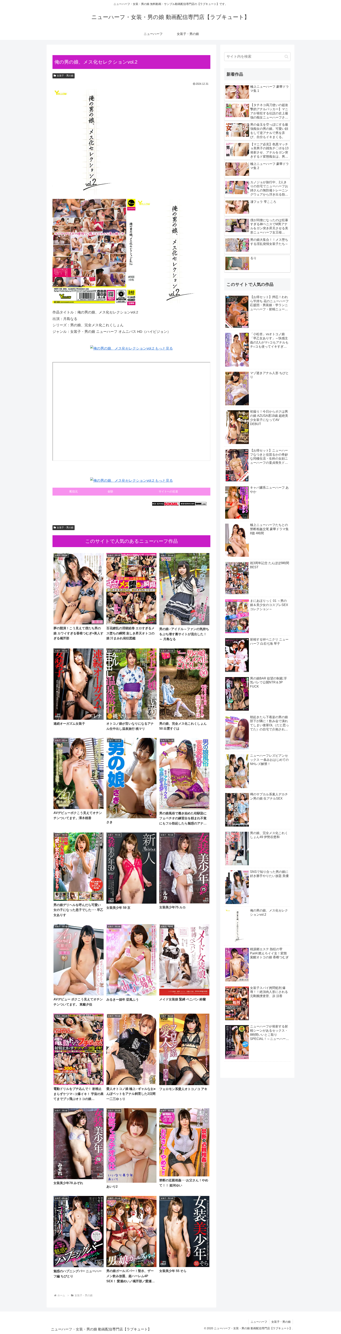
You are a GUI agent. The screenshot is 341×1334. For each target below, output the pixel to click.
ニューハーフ (259, 1321)
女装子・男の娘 (65, 75)
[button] (286, 56)
